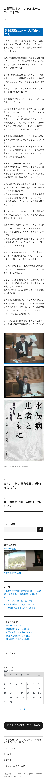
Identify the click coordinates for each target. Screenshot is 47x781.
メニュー (8, 19)
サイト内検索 (9, 524)
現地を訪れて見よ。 (14, 625)
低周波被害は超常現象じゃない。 (20, 632)
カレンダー (10, 667)
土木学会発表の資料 (12, 572)
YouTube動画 (10, 548)
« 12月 (22, 709)
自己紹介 (7, 754)
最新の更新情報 (12, 622)
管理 (5, 467)
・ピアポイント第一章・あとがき (18, 601)
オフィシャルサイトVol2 (14, 766)
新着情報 (25, 467)
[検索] (40, 529)
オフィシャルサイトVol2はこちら (23, 725)
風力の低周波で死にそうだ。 (18, 635)
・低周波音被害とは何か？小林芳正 (19, 604)
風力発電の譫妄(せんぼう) (17, 629)
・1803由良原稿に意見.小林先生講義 (19, 608)
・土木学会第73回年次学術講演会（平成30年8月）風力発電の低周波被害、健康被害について (23, 594)
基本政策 (7, 760)
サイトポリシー (10, 748)
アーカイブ (10, 653)
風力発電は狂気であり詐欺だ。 (19, 639)
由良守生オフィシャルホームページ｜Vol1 (19, 774)
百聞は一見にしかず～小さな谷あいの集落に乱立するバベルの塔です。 (23, 740)
